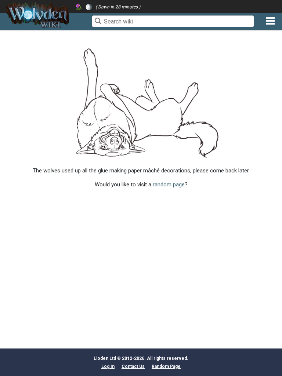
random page (169, 184)
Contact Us (133, 366)
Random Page (166, 366)
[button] (270, 21)
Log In (108, 366)
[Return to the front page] (37, 15)
